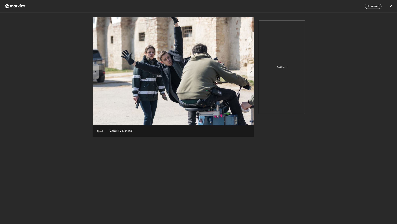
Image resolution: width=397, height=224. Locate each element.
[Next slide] (250, 71)
